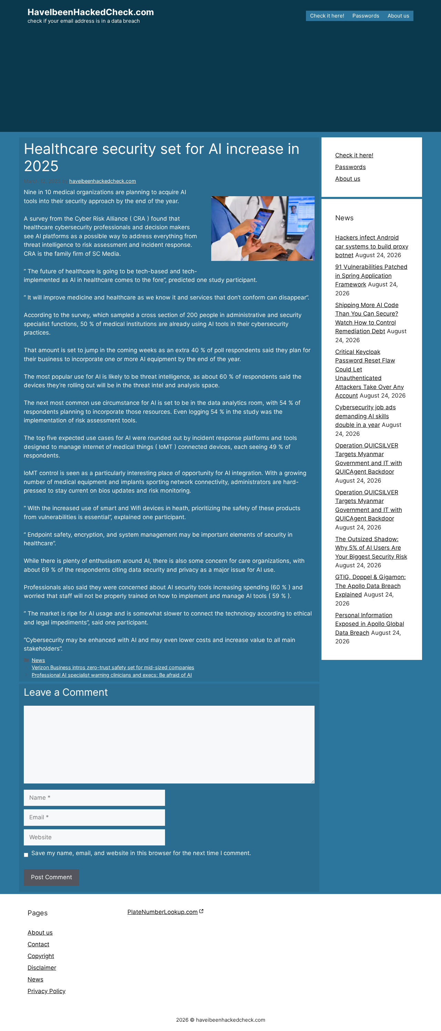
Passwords (365, 15)
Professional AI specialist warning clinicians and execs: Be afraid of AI (112, 675)
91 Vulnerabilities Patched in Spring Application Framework (371, 275)
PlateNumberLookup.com (162, 911)
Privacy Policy (46, 991)
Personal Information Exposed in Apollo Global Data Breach (369, 624)
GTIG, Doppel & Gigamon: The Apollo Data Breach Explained (370, 586)
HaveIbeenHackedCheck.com (91, 12)
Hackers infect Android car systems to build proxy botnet (371, 246)
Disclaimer (42, 967)
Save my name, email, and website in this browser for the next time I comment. (141, 853)
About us (398, 15)
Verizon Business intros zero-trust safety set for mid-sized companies (113, 667)
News (38, 660)
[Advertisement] (220, 83)
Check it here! (327, 15)
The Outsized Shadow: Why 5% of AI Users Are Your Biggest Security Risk (371, 548)
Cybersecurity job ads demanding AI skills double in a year (365, 416)
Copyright (41, 956)
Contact (38, 944)
